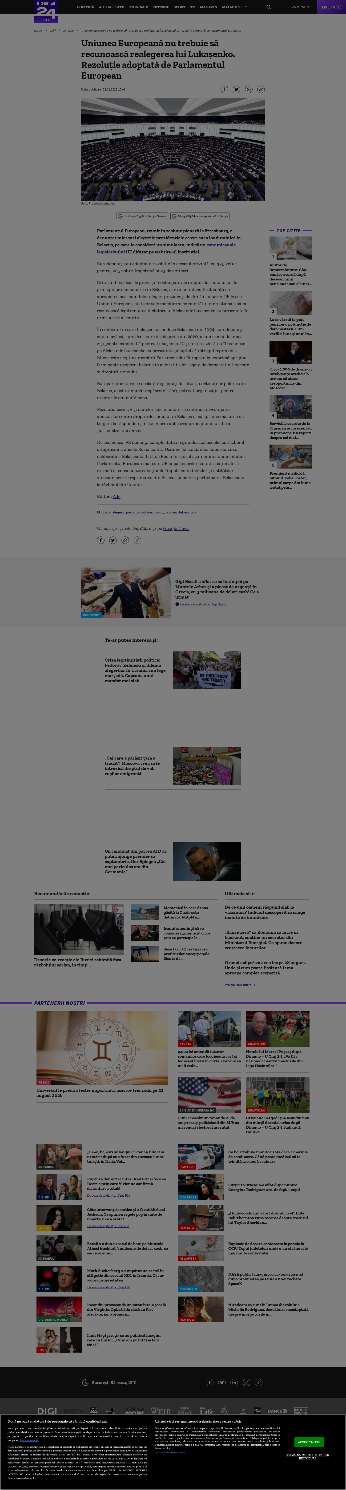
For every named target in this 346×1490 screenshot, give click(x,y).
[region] (173, 1452)
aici (128, 1462)
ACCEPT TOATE (309, 1442)
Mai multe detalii (29, 1440)
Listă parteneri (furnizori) (170, 1452)
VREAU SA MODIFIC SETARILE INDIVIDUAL (307, 1456)
